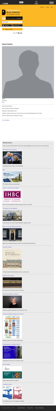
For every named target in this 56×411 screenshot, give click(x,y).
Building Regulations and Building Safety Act (11, 344)
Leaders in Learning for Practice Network (11, 187)
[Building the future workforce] (12, 287)
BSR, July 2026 (6, 364)
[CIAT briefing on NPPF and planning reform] (12, 181)
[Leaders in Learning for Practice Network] (12, 202)
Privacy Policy (30, 407)
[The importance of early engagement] (12, 220)
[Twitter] (18, 33)
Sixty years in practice (7, 247)
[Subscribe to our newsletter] (12, 19)
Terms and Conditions (39, 407)
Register (47, 7)
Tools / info (17, 25)
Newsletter (42, 7)
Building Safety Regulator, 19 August (10, 294)
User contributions (5, 120)
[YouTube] (21, 33)
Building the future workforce (8, 275)
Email (3, 102)
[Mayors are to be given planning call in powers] (12, 240)
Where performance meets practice (10, 149)
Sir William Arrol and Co (7, 384)
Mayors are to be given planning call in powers (12, 226)
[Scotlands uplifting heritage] (12, 398)
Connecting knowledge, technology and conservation (13, 314)
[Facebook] (16, 33)
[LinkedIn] (20, 33)
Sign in (52, 7)
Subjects (7, 25)
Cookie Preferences (21, 407)
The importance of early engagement (10, 208)
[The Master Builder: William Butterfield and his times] (12, 269)
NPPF (4, 169)
